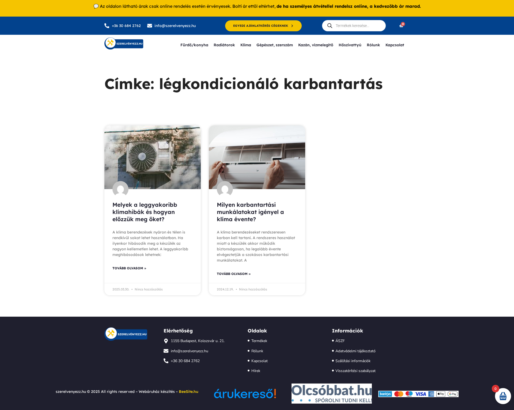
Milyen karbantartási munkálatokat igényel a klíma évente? (250, 212)
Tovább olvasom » (129, 268)
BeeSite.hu (188, 391)
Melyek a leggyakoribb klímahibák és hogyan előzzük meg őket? (144, 212)
